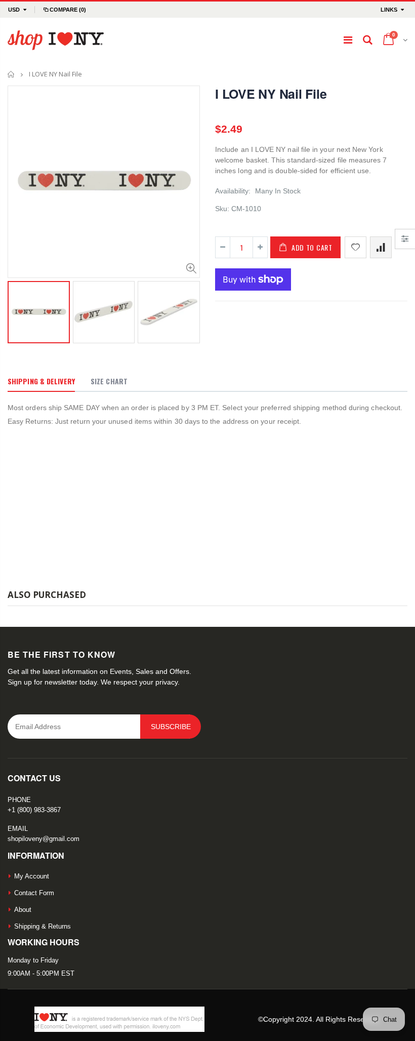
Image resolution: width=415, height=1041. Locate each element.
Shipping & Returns (42, 926)
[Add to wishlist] (355, 247)
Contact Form (34, 893)
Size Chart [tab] (109, 381)
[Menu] (348, 40)
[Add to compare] (381, 247)
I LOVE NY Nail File (270, 94)
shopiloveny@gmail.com (43, 839)
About (22, 909)
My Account (31, 876)
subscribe (171, 727)
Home (11, 74)
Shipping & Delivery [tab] (41, 381)
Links (389, 10)
